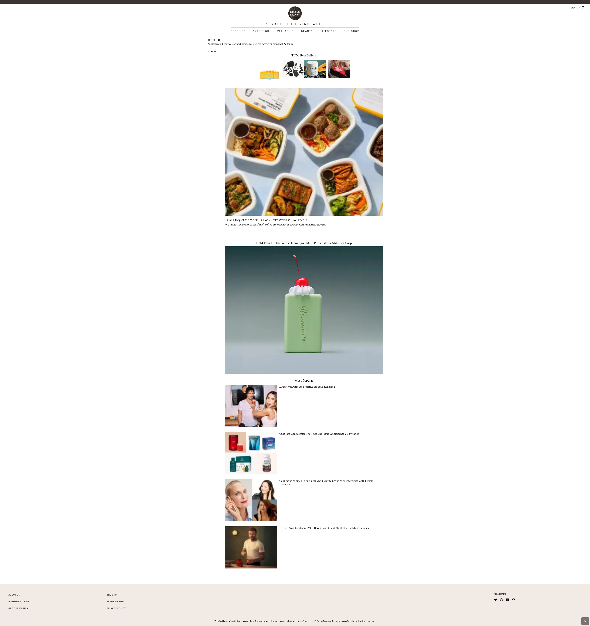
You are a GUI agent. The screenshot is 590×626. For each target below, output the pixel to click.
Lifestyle (329, 31)
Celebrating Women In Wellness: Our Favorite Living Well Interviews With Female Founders (326, 482)
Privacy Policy (116, 608)
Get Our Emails (18, 608)
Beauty (307, 31)
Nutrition (261, 31)
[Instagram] (501, 599)
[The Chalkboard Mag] (295, 12)
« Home (211, 51)
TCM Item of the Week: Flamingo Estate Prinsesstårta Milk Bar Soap (304, 243)
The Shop (351, 31)
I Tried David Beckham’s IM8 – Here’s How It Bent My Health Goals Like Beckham (324, 528)
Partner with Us (18, 601)
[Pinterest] (513, 599)
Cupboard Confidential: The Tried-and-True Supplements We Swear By (319, 433)
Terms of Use (115, 601)
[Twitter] (495, 599)
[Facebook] (507, 599)
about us (14, 595)
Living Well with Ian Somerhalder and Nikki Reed (307, 386)
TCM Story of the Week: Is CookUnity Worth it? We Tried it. (266, 220)
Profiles (238, 31)
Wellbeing (285, 31)
